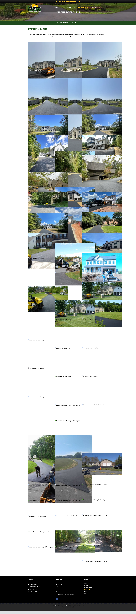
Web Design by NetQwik (68, 607)
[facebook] (57, 599)
